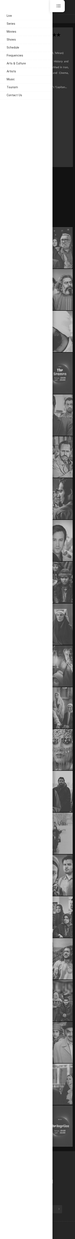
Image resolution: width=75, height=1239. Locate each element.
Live (9, 16)
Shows (11, 40)
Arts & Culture (16, 63)
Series (11, 24)
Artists (11, 71)
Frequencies (15, 56)
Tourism (12, 87)
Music (11, 79)
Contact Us (14, 95)
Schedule (13, 48)
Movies (11, 32)
